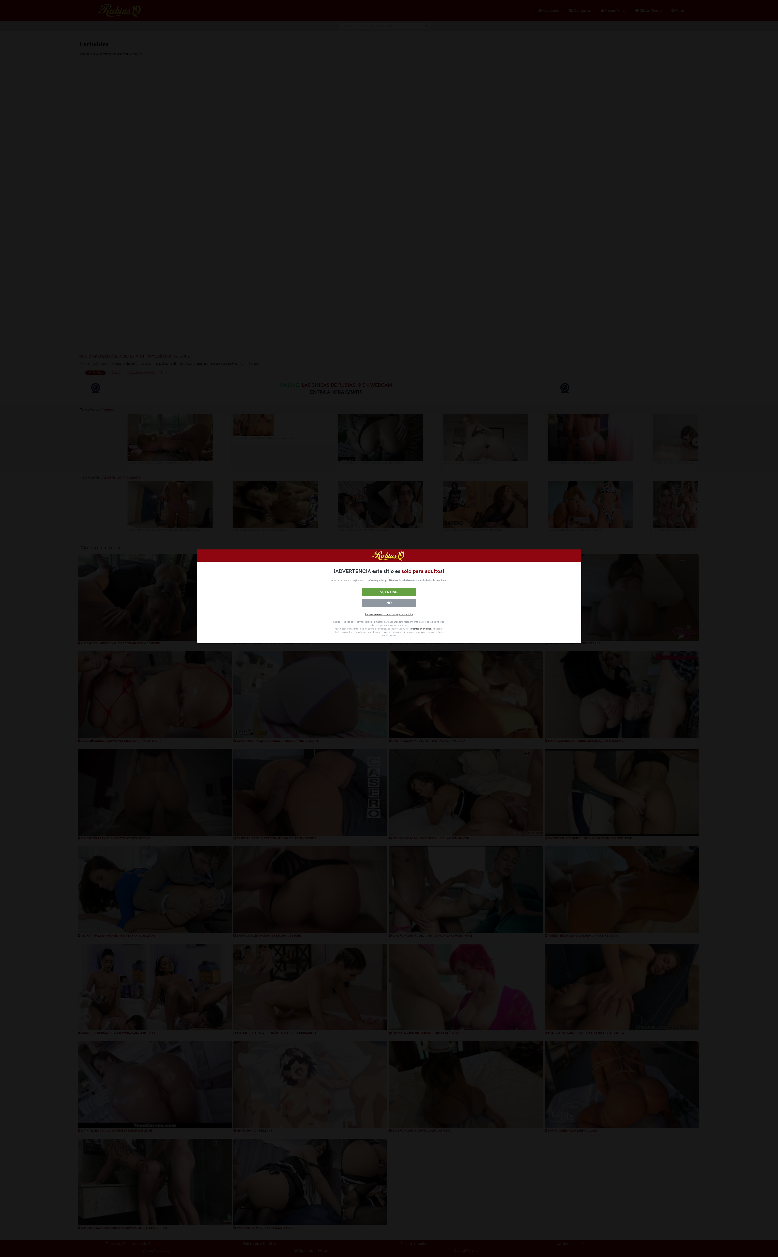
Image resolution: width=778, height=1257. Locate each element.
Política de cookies (421, 628)
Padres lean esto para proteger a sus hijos (389, 614)
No (389, 603)
